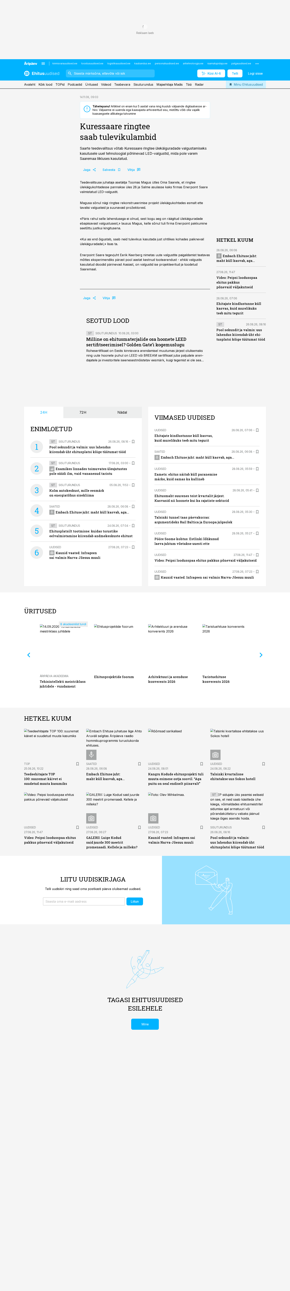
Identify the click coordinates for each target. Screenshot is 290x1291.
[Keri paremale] (261, 655)
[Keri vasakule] (29, 655)
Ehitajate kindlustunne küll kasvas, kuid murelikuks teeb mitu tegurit (238, 308)
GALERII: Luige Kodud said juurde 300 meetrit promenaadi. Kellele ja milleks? (111, 842)
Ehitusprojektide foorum (114, 677)
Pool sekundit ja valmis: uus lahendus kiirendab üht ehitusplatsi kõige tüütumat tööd (240, 334)
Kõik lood (45, 84)
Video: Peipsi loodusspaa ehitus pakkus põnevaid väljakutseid (236, 282)
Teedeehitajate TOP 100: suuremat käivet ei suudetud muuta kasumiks (45, 779)
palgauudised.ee (241, 63)
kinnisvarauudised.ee (64, 63)
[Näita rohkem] (257, 63)
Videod (106, 84)
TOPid (60, 84)
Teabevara (122, 84)
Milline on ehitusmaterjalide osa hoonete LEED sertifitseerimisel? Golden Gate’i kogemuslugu (136, 342)
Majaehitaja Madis (169, 84)
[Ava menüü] (43, 63)
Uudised (55, 547)
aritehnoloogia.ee (193, 63)
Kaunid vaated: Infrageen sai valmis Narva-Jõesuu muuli (207, 577)
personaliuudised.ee (167, 63)
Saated (54, 506)
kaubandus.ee (142, 63)
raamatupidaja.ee (217, 63)
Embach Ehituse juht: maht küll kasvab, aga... (92, 512)
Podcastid (75, 84)
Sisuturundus (143, 84)
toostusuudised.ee (92, 63)
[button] (84, 901)
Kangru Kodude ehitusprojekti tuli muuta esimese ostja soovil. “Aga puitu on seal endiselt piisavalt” (176, 779)
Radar (199, 84)
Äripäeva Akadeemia (54, 676)
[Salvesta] (133, 441)
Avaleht (29, 84)
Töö (189, 84)
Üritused (91, 84)
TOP (27, 763)
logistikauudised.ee (118, 63)
